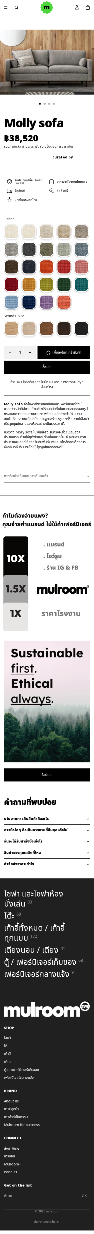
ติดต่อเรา (10, 1172)
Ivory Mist (29, 231)
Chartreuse (46, 284)
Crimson (11, 284)
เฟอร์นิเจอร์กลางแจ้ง (19, 1077)
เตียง (8, 1061)
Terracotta (46, 266)
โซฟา (7, 1038)
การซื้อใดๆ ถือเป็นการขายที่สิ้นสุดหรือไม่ (36, 830)
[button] (47, 476)
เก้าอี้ (7, 1054)
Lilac (46, 302)
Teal (81, 284)
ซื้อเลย (47, 367)
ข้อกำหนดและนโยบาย (47, 1222)
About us (11, 1101)
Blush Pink (81, 266)
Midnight (29, 266)
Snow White (11, 231)
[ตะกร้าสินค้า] (87, 7)
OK (84, 1196)
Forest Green (64, 284)
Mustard (29, 284)
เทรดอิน (9, 1156)
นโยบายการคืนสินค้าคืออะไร (26, 818)
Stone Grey (11, 249)
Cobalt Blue (29, 302)
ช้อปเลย (47, 774)
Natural (11, 328)
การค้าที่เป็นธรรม (16, 1117)
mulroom (52, 1211)
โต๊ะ (6, 1046)
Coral (64, 302)
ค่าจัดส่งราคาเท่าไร (19, 864)
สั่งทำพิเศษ (11, 1148)
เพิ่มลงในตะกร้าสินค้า (66, 352)
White (29, 328)
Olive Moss (46, 249)
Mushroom (81, 231)
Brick (64, 266)
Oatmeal (46, 231)
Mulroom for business (22, 1125)
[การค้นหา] (16, 7)
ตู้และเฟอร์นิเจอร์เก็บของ (21, 1070)
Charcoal (29, 249)
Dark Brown (64, 328)
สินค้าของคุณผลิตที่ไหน (22, 852)
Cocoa (11, 266)
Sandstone (64, 231)
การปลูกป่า (11, 1109)
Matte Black (81, 328)
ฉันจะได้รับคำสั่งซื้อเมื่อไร (23, 841)
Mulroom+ (12, 1164)
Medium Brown (46, 328)
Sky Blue (11, 302)
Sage (64, 249)
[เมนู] (6, 7)
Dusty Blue (81, 249)
